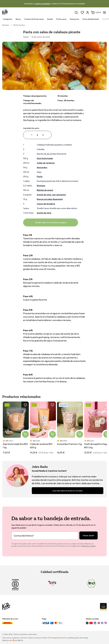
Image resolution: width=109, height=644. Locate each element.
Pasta (39, 176)
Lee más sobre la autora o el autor (68, 490)
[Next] (108, 19)
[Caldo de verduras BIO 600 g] (43, 428)
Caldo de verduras (46, 163)
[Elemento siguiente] (102, 420)
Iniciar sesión (88, 535)
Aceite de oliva (44, 213)
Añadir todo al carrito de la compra (50, 222)
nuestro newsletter (42, 3)
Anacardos (42, 167)
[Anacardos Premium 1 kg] (70, 428)
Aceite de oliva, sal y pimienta (51, 194)
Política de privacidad (88, 546)
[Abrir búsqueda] (76, 12)
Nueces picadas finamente (50, 199)
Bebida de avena (45, 190)
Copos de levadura (46, 203)
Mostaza (41, 185)
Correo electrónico (24, 535)
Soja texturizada (45, 158)
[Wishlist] (82, 12)
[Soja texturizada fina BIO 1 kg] (16, 428)
